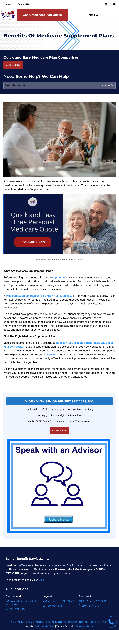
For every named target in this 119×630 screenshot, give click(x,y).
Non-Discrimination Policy (70, 622)
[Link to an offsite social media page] (105, 4)
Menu (92, 14)
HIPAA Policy (51, 622)
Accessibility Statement (96, 622)
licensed (51, 354)
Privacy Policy (16, 622)
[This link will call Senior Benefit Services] (111, 622)
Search (105, 85)
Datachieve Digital (84, 626)
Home (8, 4)
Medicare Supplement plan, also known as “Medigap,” (39, 295)
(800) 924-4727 (54, 605)
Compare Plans (13, 65)
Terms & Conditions (33, 622)
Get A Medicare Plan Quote (42, 15)
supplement (59, 277)
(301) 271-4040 (90, 605)
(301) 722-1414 (16, 609)
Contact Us (23, 4)
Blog (41, 579)
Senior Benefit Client (44, 626)
